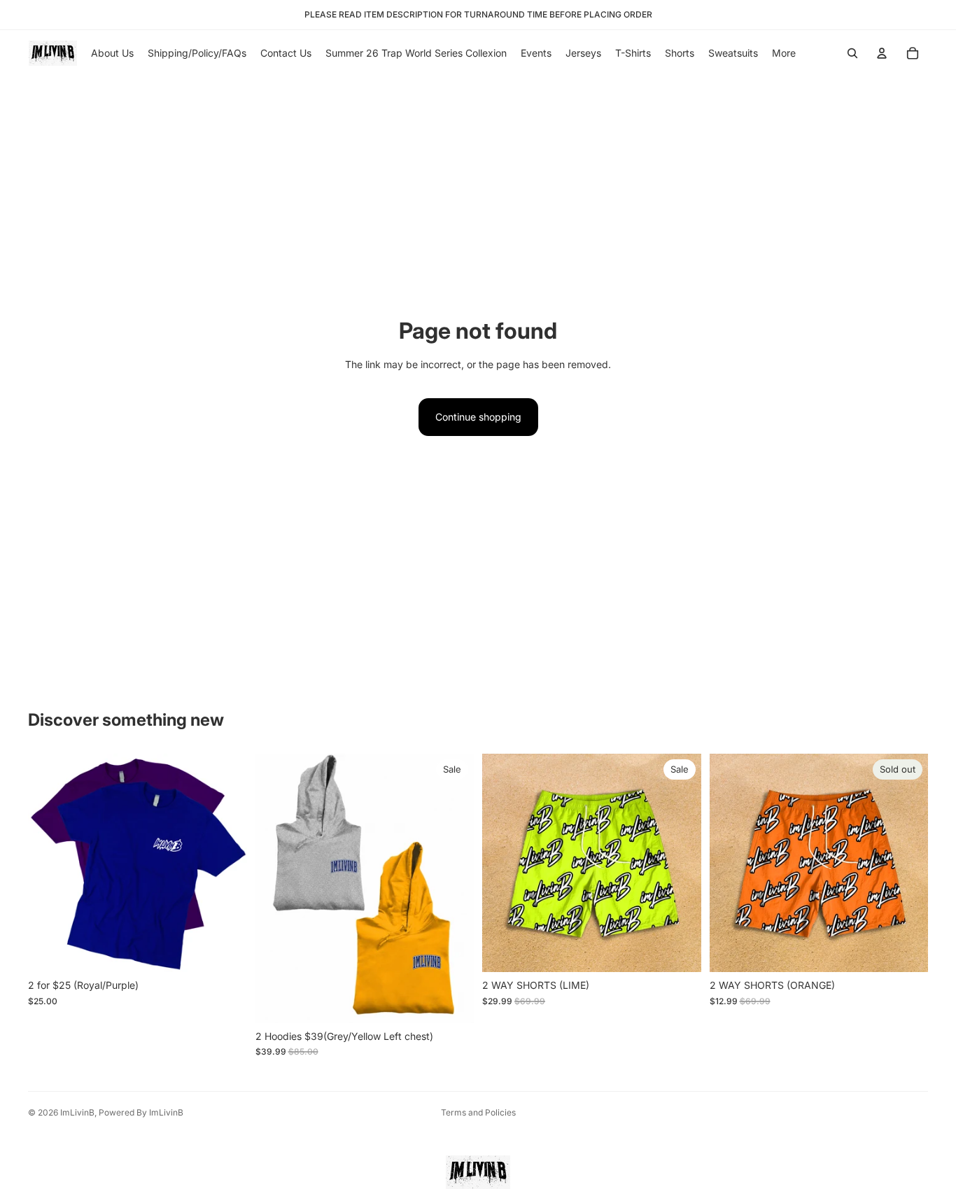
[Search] (852, 53)
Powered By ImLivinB (141, 1112)
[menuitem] (784, 53)
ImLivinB (77, 1112)
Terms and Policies (478, 1112)
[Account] (881, 53)
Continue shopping (478, 417)
